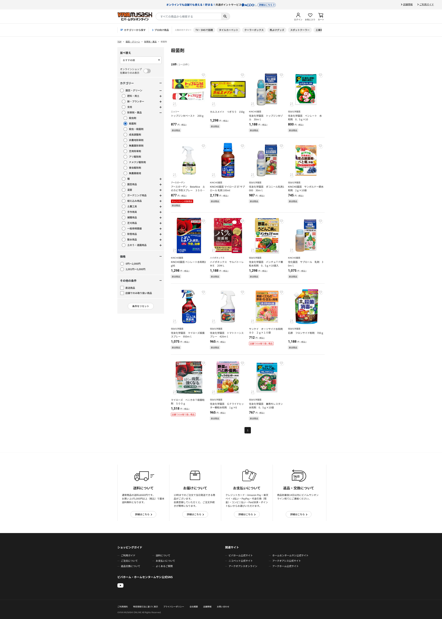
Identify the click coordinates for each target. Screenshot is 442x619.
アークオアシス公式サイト (286, 560)
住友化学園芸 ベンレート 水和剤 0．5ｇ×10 (305, 117)
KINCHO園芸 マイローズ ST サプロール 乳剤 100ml (227, 188)
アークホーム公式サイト (285, 566)
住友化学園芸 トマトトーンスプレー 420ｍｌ (227, 334)
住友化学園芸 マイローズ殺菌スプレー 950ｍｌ (188, 334)
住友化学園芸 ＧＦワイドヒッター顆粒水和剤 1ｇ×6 (227, 405)
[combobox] (188, 16)
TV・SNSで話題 (204, 30)
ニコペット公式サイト (241, 560)
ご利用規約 (122, 606)
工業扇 (319, 30)
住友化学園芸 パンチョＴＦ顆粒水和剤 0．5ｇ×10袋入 (266, 263)
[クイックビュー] (174, 103)
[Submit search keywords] (225, 16)
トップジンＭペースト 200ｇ (187, 115)
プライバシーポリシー (173, 606)
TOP (119, 41)
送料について (163, 555)
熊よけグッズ (277, 30)
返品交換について (130, 566)
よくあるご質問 (164, 566)
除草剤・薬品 (150, 41)
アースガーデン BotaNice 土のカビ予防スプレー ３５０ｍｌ (188, 190)
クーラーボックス (254, 30)
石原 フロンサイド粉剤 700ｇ (306, 333)
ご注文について (129, 560)
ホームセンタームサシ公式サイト (290, 555)
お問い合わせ (223, 606)
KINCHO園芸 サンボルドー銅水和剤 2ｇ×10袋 (306, 188)
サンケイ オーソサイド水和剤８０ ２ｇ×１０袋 (266, 330)
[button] (298, 16)
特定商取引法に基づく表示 (145, 606)
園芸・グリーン (133, 41)
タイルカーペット (228, 30)
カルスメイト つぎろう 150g (227, 111)
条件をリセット (140, 306)
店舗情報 (408, 4)
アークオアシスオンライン (243, 566)
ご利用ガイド (426, 4)
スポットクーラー (300, 30)
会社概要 (194, 606)
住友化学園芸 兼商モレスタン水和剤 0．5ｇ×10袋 (266, 405)
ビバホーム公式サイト (241, 555)
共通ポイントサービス (219, 4)
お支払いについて (165, 560)
